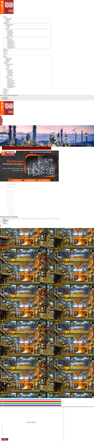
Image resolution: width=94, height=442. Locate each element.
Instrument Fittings (10, 36)
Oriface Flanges (10, 45)
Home (4, 55)
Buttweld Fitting (10, 30)
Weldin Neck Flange (10, 44)
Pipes (8, 26)
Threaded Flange (10, 87)
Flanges (6, 37)
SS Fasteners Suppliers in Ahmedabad (9, 216)
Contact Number (4, 302)
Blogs (4, 92)
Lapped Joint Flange (10, 40)
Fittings (6, 68)
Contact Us (5, 53)
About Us (5, 17)
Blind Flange (9, 39)
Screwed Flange (10, 81)
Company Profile (8, 18)
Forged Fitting (9, 31)
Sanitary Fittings (10, 33)
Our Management (8, 19)
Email (2, 300)
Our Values (7, 20)
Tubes (8, 27)
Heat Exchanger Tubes (9, 24)
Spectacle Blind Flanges (11, 46)
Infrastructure (7, 61)
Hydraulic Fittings (10, 32)
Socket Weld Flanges (11, 43)
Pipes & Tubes (7, 25)
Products (5, 23)
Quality (5, 88)
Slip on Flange (9, 38)
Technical (5, 91)
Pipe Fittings (9, 74)
